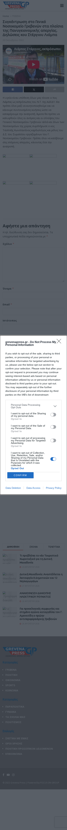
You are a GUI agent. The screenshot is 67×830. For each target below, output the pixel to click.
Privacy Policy (53, 487)
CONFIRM (20, 475)
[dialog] (33, 415)
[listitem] (33, 406)
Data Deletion (13, 487)
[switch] (53, 414)
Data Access (33, 487)
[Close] (60, 342)
